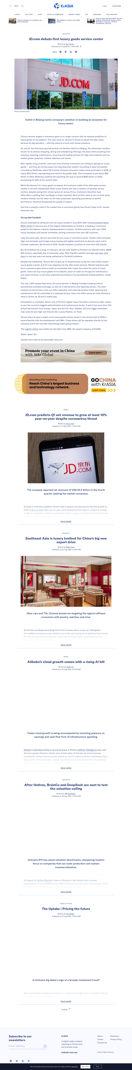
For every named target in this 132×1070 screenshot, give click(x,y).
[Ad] (66, 384)
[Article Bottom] (66, 352)
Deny (97, 1066)
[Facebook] (60, 51)
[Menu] (11, 6)
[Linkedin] (70, 51)
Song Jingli (70, 424)
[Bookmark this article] (80, 46)
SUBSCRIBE (116, 6)
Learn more (74, 1066)
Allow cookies (85, 1066)
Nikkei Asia (70, 547)
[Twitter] (65, 51)
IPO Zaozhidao (70, 794)
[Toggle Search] (22, 6)
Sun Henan (70, 44)
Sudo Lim (70, 667)
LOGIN (105, 6)
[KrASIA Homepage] (63, 6)
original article (31, 329)
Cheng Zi (70, 1027)
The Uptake (70, 914)
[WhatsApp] (76, 51)
